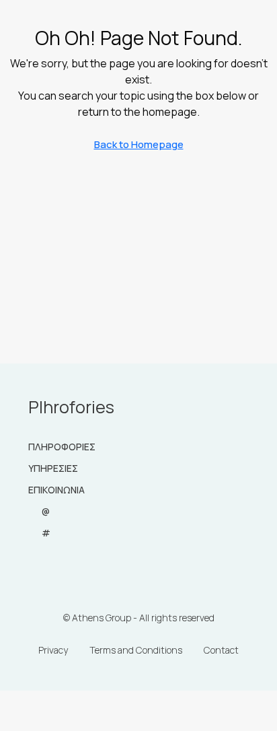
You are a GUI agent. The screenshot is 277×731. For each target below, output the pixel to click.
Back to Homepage (139, 144)
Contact (221, 649)
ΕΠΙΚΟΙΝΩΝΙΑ (56, 489)
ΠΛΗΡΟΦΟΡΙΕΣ (61, 446)
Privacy (53, 649)
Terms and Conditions (135, 649)
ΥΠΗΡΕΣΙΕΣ (53, 468)
